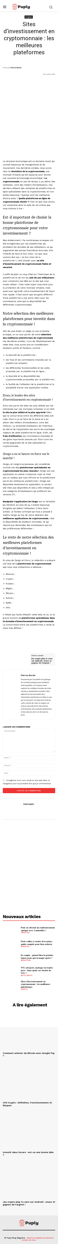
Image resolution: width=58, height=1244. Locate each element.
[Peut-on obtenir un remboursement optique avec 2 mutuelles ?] (11, 929)
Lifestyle (25, 932)
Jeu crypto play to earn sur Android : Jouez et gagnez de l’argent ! (41, 661)
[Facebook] (16, 811)
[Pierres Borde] (12, 695)
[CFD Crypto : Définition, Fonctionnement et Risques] (29, 1080)
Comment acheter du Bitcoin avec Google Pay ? (29, 1054)
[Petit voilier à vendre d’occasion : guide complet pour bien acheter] (11, 943)
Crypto (28, 16)
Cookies (47, 1238)
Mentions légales (34, 1238)
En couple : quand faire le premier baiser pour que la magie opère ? (37, 956)
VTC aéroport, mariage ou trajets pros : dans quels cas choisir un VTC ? (37, 970)
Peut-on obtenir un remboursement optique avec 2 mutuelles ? (38, 929)
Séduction (26, 960)
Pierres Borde (15, 68)
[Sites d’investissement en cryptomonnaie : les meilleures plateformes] (11, 985)
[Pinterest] (29, 811)
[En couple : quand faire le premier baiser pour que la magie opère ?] (11, 957)
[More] (42, 811)
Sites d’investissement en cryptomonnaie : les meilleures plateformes (35, 984)
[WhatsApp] (35, 811)
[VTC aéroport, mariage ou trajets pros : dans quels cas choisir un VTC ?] (11, 971)
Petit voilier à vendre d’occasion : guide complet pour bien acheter (37, 942)
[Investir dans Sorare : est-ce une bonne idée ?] (29, 1130)
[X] (22, 811)
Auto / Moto (26, 975)
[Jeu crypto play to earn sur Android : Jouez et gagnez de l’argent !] (29, 1180)
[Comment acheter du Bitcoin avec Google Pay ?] (29, 1031)
